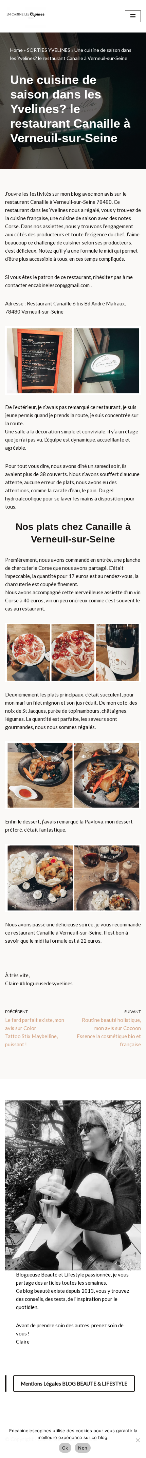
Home (16, 50)
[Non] (137, 1440)
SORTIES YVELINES (48, 50)
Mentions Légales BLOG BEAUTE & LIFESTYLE (74, 1383)
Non (82, 1448)
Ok (65, 1448)
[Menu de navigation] (133, 16)
